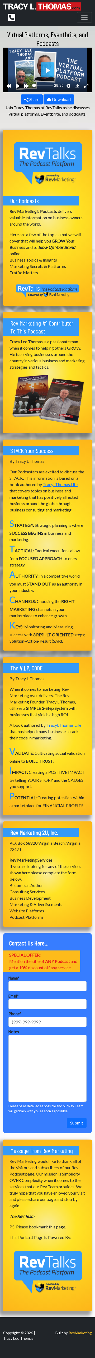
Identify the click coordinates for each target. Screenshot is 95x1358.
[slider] (42, 85)
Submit (76, 1122)
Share (33, 99)
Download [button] (61, 99)
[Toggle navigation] (84, 17)
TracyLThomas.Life (60, 484)
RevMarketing (80, 1332)
